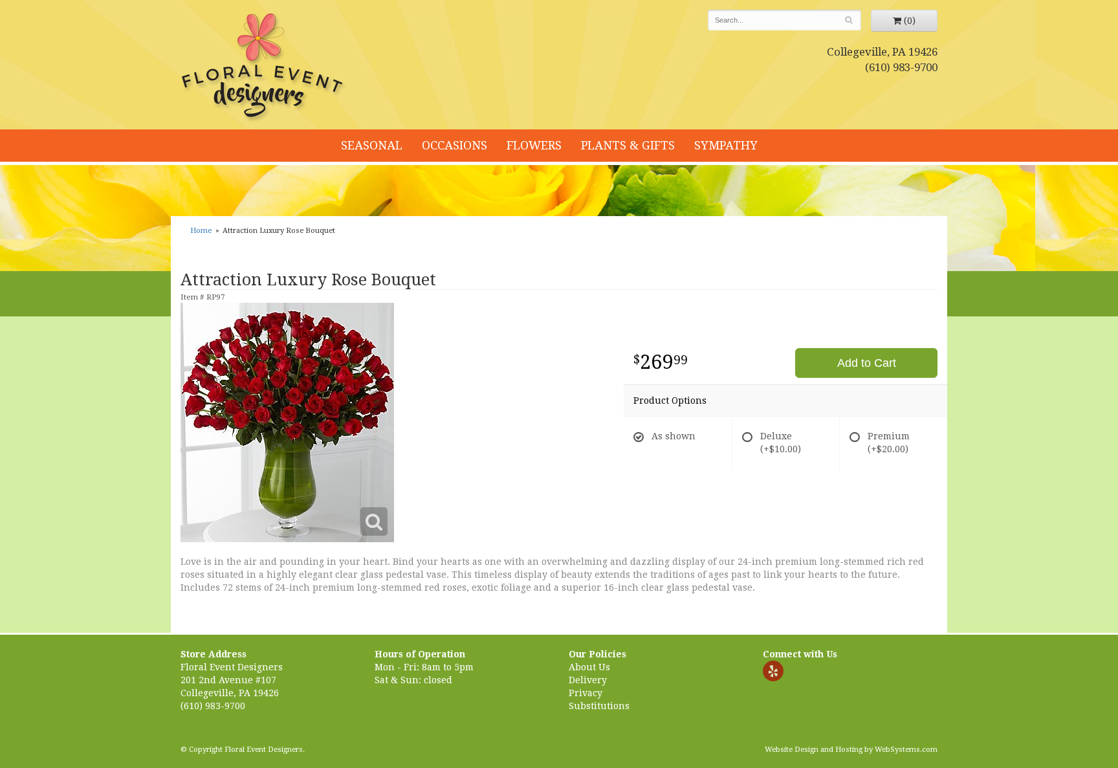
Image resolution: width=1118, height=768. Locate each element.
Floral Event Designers (264, 68)
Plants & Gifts (628, 145)
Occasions (454, 145)
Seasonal (371, 145)
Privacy (585, 693)
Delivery (588, 680)
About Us (589, 667)
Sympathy (726, 145)
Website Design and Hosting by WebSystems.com (851, 749)
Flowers (534, 145)
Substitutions (599, 706)
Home (201, 230)
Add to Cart (866, 363)
